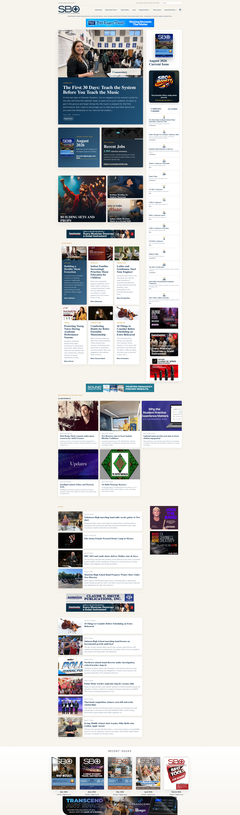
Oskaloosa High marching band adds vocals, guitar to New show (112, 518)
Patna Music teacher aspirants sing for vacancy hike (109, 683)
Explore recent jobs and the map (115, 164)
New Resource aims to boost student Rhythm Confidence (117, 437)
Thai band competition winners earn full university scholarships (108, 703)
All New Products (64, 398)
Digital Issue (67, 794)
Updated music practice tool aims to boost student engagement (161, 437)
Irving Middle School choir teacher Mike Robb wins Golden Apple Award (109, 724)
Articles (59, 794)
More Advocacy (96, 301)
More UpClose (69, 298)
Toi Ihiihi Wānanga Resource (114, 484)
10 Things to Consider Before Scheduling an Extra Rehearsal (108, 625)
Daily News (125, 10)
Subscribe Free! (110, 10)
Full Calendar (172, 109)
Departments (143, 10)
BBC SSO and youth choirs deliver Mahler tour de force (111, 556)
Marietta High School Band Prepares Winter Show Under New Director (112, 576)
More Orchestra (123, 358)
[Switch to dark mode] (180, 9)
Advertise (98, 10)
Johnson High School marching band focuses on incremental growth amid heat (107, 642)
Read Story (68, 119)
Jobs (134, 10)
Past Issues (157, 10)
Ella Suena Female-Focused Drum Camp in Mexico (109, 538)
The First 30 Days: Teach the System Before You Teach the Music (99, 89)
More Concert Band (98, 358)
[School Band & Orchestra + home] (69, 10)
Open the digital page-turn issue (86, 157)
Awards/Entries (169, 10)
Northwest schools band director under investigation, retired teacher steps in (109, 664)
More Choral (68, 361)
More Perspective (123, 298)
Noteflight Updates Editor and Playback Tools (77, 485)
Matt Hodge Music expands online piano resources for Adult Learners (77, 437)
